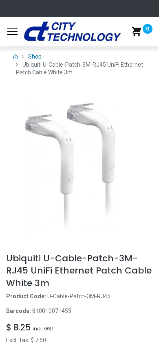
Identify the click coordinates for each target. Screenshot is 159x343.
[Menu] (12, 32)
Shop (35, 56)
